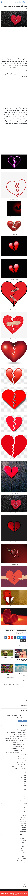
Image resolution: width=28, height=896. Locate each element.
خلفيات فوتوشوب (23, 799)
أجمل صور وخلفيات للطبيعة (21, 760)
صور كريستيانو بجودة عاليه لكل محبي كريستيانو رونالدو (15, 752)
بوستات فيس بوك (22, 838)
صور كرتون (24, 797)
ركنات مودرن (23, 829)
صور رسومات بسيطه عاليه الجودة (19, 744)
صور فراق (24, 872)
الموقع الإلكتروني (24, 710)
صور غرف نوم (23, 825)
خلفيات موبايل (23, 779)
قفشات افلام (23, 840)
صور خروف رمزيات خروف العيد (7, 657)
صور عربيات (24, 874)
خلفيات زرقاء (23, 781)
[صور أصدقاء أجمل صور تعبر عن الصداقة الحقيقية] (21, 653)
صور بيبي (24, 793)
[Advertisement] (14, 43)
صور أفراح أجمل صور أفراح (21, 762)
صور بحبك (24, 878)
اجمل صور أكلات (23, 754)
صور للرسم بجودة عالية (21, 756)
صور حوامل (24, 876)
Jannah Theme (4, 891)
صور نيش (24, 813)
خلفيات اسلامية (23, 789)
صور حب (24, 864)
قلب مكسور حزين (21, 633)
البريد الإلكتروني (24, 705)
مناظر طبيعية (23, 787)
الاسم (25, 700)
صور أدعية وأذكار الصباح (21, 860)
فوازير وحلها (24, 866)
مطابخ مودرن (23, 827)
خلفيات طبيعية (23, 775)
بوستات (24, 862)
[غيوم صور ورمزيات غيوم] (21, 668)
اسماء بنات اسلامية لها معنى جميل (19, 734)
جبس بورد (24, 815)
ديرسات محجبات (23, 831)
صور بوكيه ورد (23, 850)
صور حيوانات (23, 791)
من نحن (24, 886)
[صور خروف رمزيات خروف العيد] (7, 652)
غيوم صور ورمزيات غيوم (22, 673)
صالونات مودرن (23, 819)
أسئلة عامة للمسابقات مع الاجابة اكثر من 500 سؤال (16, 732)
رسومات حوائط (23, 821)
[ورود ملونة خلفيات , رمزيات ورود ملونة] (7, 668)
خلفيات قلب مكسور (21, 630)
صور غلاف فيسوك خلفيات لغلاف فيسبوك (18, 748)
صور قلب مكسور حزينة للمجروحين (19, 750)
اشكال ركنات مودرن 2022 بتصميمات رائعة (18, 768)
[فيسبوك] (24, 637)
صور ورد (24, 854)
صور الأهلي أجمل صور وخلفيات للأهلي (19, 766)
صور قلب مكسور (10, 630)
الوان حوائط (24, 868)
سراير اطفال (23, 817)
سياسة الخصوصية (22, 882)
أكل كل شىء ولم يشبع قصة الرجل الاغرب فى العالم (16, 740)
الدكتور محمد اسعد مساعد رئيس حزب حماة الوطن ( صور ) (15, 738)
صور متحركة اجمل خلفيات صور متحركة (18, 742)
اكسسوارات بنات (23, 870)
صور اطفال (24, 856)
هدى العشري (24, 8)
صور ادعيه (24, 842)
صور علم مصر (23, 795)
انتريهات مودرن (23, 807)
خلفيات (25, 785)
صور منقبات (24, 844)
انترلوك (24, 811)
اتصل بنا (24, 884)
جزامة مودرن (23, 823)
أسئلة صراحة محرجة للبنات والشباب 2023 (18, 736)
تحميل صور (24, 783)
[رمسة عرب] (19, 2)
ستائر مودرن (23, 809)
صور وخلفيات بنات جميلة (21, 758)
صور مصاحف (23, 846)
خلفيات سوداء (23, 777)
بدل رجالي (24, 852)
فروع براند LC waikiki (22, 764)
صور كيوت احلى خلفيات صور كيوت (19, 746)
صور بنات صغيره (23, 848)
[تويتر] (21, 637)
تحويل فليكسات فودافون (21, 858)
